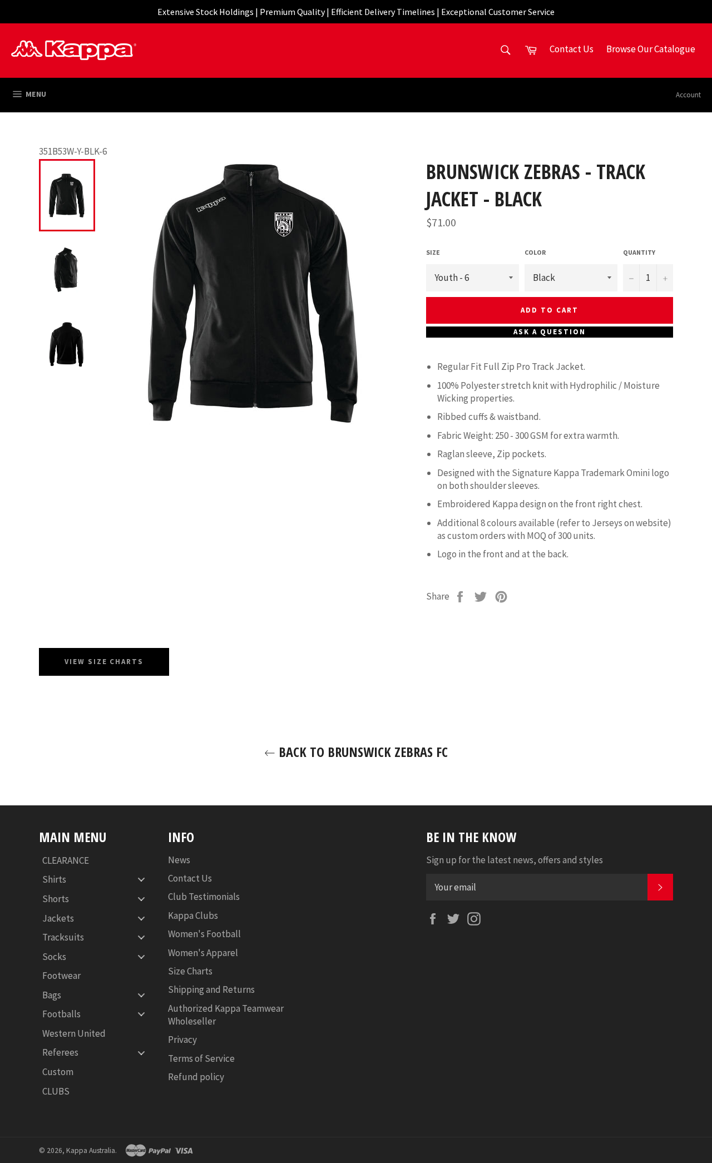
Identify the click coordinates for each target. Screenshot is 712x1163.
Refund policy (196, 1077)
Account (688, 95)
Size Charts (190, 971)
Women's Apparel (203, 953)
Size (433, 252)
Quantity (639, 252)
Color (535, 252)
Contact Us (190, 878)
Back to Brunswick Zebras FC (361, 752)
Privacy (182, 1039)
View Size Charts (104, 661)
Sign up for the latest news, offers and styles (514, 860)
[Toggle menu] (141, 879)
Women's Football (204, 934)
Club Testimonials (204, 896)
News (179, 860)
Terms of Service (201, 1058)
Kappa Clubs (193, 915)
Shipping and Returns (211, 989)
